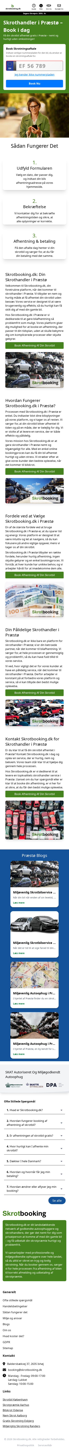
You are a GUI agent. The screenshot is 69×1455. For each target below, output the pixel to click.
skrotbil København (15, 1399)
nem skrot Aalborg (15, 1415)
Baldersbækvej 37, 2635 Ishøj (25, 1364)
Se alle (57, 1201)
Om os (7, 1330)
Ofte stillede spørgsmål (17, 1300)
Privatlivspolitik (25, 1445)
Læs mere (18, 902)
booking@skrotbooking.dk (25, 1370)
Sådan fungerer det (15, 1312)
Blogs (6, 1324)
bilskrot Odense (13, 1410)
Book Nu (34, 83)
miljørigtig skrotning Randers (21, 1426)
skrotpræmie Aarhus (16, 1405)
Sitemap (8, 1348)
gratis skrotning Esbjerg (18, 1421)
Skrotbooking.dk (22, 1439)
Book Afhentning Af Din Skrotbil (34, 345)
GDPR (6, 1342)
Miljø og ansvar (12, 1318)
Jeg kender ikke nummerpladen (34, 74)
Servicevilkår (45, 1445)
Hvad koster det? (13, 1336)
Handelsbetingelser (15, 1306)
